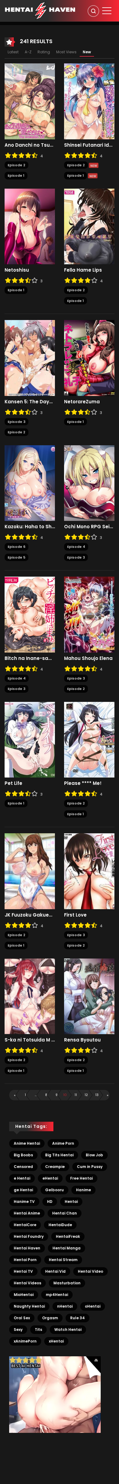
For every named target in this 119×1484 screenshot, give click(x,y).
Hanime (83, 1189)
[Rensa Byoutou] (89, 996)
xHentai (56, 1341)
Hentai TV (23, 1271)
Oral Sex (22, 1317)
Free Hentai (81, 1178)
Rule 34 (77, 1317)
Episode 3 (16, 421)
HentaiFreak (68, 1236)
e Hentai (22, 1178)
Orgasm (50, 1317)
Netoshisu (17, 270)
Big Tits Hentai (59, 1155)
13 (97, 1094)
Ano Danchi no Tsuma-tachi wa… (30, 145)
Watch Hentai (67, 1329)
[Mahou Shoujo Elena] (89, 614)
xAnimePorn (25, 1341)
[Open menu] (106, 10)
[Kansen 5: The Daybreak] (30, 358)
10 (65, 1094)
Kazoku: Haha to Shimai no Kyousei (30, 526)
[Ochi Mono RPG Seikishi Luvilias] (89, 483)
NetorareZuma (82, 402)
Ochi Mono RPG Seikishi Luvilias (89, 526)
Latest (13, 52)
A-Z (28, 52)
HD (49, 1201)
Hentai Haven (27, 1248)
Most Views (66, 52)
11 (75, 1094)
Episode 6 (16, 546)
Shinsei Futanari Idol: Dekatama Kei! (89, 145)
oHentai (92, 1306)
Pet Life (13, 783)
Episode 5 (16, 557)
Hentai (71, 1201)
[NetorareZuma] (89, 358)
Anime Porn (63, 1143)
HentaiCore (25, 1224)
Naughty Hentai (29, 1306)
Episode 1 (16, 175)
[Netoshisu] (30, 226)
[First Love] (89, 871)
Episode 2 (16, 165)
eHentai (50, 1178)
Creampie (55, 1166)
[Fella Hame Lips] (89, 226)
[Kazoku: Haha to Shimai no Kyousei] (30, 483)
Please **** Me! (83, 783)
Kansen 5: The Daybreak (30, 402)
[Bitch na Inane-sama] (30, 614)
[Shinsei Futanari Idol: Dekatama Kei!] (89, 101)
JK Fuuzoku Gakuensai (30, 915)
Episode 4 (76, 546)
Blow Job (94, 1155)
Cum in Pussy (90, 1166)
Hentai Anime (27, 1213)
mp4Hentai (57, 1294)
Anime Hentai (27, 1143)
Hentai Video (90, 1271)
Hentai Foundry (29, 1236)
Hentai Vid (55, 1271)
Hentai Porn (25, 1259)
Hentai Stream (63, 1259)
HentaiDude (60, 1224)
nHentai (65, 1306)
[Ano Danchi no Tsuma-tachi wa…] (30, 101)
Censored (23, 1166)
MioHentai (24, 1294)
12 (86, 1094)
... (36, 1094)
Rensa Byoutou (82, 1040)
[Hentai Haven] (40, 10)
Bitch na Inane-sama (30, 658)
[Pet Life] (30, 739)
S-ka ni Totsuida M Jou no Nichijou (30, 1040)
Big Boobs (23, 1155)
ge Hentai (23, 1189)
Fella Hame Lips (83, 270)
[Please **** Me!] (89, 739)
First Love (75, 915)
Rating (44, 52)
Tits (38, 1329)
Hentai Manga (66, 1248)
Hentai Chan (64, 1213)
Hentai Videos (27, 1283)
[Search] (93, 11)
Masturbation (67, 1283)
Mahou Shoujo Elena (88, 658)
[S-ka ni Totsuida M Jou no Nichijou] (30, 996)
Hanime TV (24, 1201)
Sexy (18, 1329)
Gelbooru (54, 1189)
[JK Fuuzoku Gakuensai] (30, 871)
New (87, 52)
